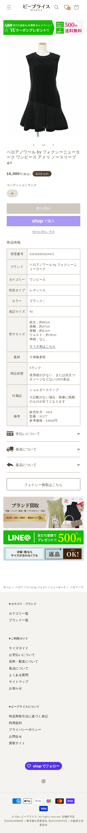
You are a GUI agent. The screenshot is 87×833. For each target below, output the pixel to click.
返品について (19, 668)
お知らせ (15, 688)
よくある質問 (19, 675)
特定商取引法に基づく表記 (28, 716)
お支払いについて (22, 655)
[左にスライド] (34, 145)
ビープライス (29, 816)
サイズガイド (19, 648)
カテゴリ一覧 (19, 613)
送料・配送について (23, 661)
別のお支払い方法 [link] (43, 231)
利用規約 (15, 723)
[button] (9, 7)
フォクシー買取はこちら (43, 485)
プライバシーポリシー (25, 730)
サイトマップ (19, 682)
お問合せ (15, 736)
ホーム (7, 587)
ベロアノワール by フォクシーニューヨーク (40, 587)
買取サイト (17, 743)
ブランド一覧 (19, 620)
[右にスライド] (53, 145)
